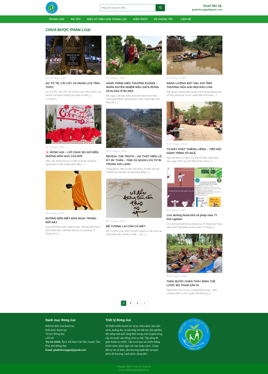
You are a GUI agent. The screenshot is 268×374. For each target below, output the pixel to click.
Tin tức (75, 19)
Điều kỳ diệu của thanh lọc (107, 19)
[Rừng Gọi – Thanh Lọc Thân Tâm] (70, 7)
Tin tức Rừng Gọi (55, 334)
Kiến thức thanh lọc (56, 330)
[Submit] (160, 7)
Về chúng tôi (163, 19)
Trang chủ (56, 19)
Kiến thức (140, 19)
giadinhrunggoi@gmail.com (69, 350)
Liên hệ (186, 19)
